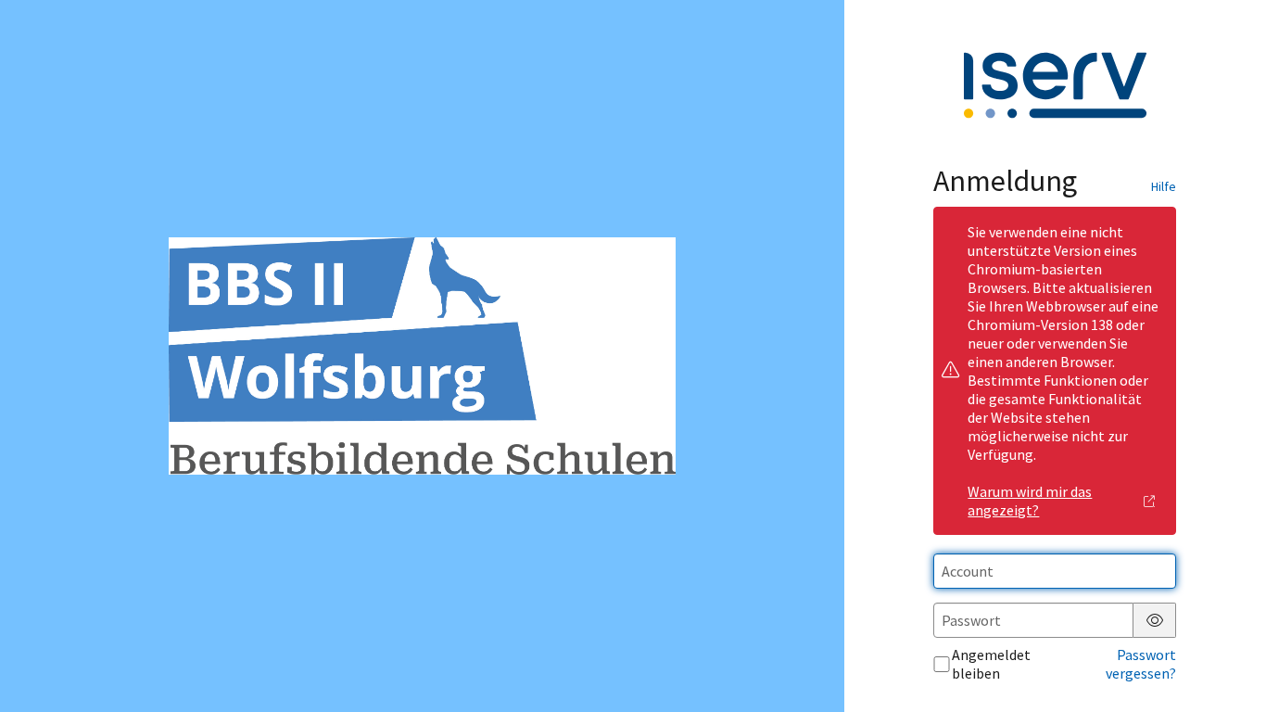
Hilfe (1163, 186)
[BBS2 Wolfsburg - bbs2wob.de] (422, 355)
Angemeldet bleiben (991, 663)
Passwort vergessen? (1141, 663)
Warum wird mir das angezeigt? (1030, 500)
